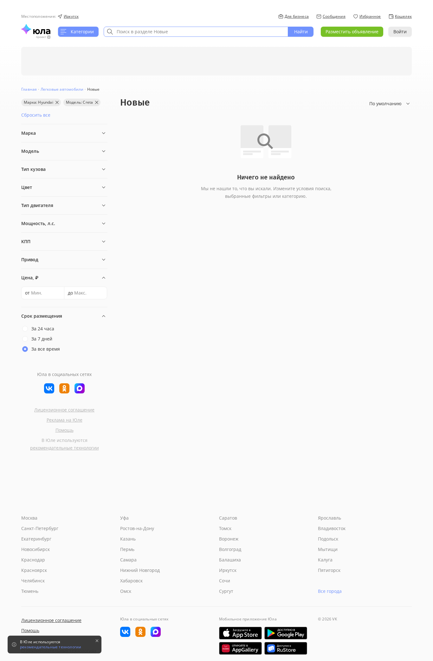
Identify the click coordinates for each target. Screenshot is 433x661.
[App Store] (240, 633)
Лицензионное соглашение (64, 410)
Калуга (325, 560)
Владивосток (332, 528)
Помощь (64, 430)
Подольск (328, 539)
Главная (29, 89)
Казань (128, 539)
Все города (330, 591)
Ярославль (329, 518)
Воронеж (228, 539)
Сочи (224, 581)
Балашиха (230, 560)
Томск (225, 528)
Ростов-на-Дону (137, 528)
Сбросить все (35, 115)
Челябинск (33, 581)
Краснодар (33, 560)
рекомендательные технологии (64, 448)
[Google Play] (285, 633)
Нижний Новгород (140, 570)
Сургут (226, 591)
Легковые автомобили (62, 89)
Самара (128, 560)
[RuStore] (285, 648)
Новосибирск (35, 549)
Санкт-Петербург (39, 528)
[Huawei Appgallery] (240, 648)
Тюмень (29, 591)
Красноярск (34, 570)
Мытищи (328, 549)
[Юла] (35, 29)
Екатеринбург (36, 539)
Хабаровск (131, 581)
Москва (29, 518)
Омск (125, 591)
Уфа (124, 518)
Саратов (228, 518)
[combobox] (196, 32)
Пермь (127, 549)
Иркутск (227, 570)
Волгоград (230, 549)
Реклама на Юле (64, 420)
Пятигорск (329, 570)
